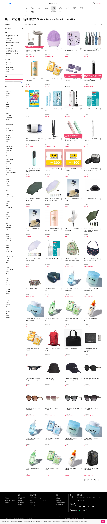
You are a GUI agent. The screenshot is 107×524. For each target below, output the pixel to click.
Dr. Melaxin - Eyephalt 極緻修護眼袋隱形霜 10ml (72, 229)
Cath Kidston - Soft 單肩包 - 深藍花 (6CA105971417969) (91, 259)
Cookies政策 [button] (84, 521)
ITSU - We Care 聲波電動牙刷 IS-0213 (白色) (91, 139)
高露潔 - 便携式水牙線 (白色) (51, 258)
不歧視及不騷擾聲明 (60, 502)
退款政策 (32, 502)
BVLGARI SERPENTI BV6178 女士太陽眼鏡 (52, 409)
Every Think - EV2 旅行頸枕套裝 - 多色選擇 (72, 79)
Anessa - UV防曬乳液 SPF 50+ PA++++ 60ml (33, 79)
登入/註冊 (98, 3)
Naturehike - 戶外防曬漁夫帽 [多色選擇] (72, 199)
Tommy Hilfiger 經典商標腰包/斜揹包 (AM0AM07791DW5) (33, 379)
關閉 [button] (103, 521)
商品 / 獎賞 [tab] (8, 28)
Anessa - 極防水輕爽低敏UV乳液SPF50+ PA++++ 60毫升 (52, 229)
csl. (44, 497)
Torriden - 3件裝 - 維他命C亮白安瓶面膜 (52, 79)
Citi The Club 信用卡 (10, 501)
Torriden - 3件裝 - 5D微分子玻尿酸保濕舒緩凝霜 (33, 319)
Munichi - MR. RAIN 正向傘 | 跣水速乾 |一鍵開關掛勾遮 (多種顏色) (91, 49)
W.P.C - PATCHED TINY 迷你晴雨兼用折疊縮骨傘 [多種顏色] (52, 199)
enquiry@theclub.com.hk (83, 499)
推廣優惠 (14, 16)
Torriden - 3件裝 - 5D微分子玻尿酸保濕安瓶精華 (71, 289)
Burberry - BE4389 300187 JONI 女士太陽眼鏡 (91, 379)
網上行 (44, 501)
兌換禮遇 (20, 501)
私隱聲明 (58, 497)
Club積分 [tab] (7, 60)
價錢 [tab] (6, 76)
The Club (51, 3)
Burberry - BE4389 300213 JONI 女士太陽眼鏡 (33, 409)
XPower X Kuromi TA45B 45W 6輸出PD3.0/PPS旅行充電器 (72, 49)
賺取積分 (20, 499)
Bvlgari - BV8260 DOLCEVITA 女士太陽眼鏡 (91, 409)
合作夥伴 (56, 3)
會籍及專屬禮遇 (21, 497)
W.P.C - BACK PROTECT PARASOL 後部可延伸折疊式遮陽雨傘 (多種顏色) (91, 230)
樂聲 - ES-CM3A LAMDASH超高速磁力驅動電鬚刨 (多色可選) (33, 139)
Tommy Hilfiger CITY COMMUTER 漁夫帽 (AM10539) (52, 379)
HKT (44, 502)
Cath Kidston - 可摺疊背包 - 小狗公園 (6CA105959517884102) (72, 259)
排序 (90, 24)
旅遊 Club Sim (29, 109)
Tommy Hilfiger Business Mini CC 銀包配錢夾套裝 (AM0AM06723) (90, 350)
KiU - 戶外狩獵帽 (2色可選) (90, 199)
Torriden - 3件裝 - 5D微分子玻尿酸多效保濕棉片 (91, 289)
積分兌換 (20, 504)
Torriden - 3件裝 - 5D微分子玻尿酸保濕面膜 (52, 439)
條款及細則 (58, 501)
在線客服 (32, 506)
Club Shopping (8, 16)
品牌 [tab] (6, 86)
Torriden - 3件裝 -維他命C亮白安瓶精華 (91, 319)
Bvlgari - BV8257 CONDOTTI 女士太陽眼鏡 (72, 409)
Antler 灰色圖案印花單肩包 (32, 288)
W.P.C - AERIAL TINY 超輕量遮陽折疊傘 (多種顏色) (33, 259)
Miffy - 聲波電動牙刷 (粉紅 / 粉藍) (52, 109)
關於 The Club (8, 497)
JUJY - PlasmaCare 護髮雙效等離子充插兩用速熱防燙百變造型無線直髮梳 (33, 170)
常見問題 (32, 504)
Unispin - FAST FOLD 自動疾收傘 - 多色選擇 (33, 199)
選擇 (22, 82)
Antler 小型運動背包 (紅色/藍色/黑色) (52, 349)
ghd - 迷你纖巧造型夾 (50, 139)
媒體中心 (7, 502)
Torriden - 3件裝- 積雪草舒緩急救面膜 (72, 319)
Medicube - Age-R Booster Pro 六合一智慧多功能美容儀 (91, 79)
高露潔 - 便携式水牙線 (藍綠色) (91, 109)
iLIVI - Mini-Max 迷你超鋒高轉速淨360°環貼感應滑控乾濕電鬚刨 (91, 169)
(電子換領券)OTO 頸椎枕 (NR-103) (52, 289)
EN (74, 497)
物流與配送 (33, 497)
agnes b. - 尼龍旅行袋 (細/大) (71, 348)
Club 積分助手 (21, 502)
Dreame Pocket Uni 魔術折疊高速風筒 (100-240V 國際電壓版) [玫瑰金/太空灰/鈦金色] (33, 50)
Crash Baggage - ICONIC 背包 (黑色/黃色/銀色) (91, 469)
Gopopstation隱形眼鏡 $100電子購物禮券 (72, 169)
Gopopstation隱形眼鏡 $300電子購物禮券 (52, 169)
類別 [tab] (6, 33)
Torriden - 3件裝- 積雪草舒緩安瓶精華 (52, 319)
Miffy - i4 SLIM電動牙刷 (70, 109)
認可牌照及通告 (59, 504)
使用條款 (58, 499)
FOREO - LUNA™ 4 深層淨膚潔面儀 (52, 49)
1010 (44, 499)
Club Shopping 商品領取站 (35, 499)
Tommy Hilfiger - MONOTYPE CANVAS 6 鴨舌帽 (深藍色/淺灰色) (72, 380)
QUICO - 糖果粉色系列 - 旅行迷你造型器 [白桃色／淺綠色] (72, 139)
